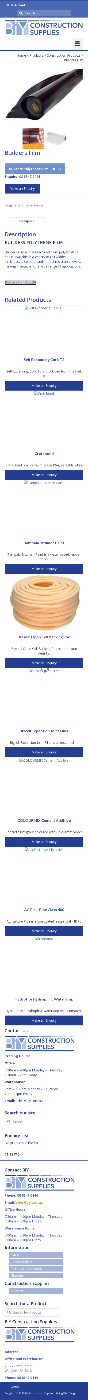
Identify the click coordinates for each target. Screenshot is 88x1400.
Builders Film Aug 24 (20, 282)
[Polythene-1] (33, 138)
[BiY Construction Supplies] (44, 27)
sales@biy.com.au (29, 1100)
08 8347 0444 (15, 1154)
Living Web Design (66, 1393)
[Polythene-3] (55, 138)
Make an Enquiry (22, 188)
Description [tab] (26, 221)
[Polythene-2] (44, 96)
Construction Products (31, 205)
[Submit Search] (20, 13)
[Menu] (77, 44)
